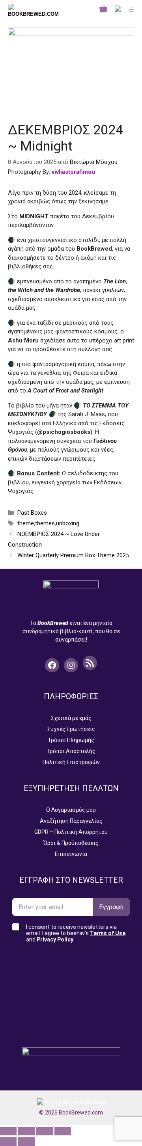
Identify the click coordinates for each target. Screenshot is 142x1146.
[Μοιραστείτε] (44, 1131)
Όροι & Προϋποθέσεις (71, 843)
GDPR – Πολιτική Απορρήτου (71, 832)
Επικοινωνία (71, 854)
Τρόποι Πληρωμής (71, 740)
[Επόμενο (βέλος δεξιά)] (26, 1141)
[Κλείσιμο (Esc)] (62, 1131)
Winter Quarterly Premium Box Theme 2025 (73, 555)
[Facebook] (52, 665)
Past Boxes (32, 512)
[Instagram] (71, 665)
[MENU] (131, 10)
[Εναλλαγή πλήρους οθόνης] (26, 1131)
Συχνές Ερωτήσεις (71, 729)
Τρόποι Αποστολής (71, 751)
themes (45, 523)
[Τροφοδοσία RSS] (90, 663)
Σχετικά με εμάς (71, 718)
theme (25, 523)
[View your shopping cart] (103, 10)
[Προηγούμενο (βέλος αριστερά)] (8, 1141)
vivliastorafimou (73, 171)
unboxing (67, 523)
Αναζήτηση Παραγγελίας (71, 821)
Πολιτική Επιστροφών (71, 762)
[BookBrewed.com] (33, 10)
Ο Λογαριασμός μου (71, 810)
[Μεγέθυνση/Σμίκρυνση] (8, 1131)
